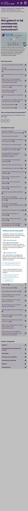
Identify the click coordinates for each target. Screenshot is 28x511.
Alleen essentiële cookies (10, 276)
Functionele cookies (11, 240)
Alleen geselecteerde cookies (11, 263)
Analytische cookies (11, 252)
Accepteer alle (7, 280)
